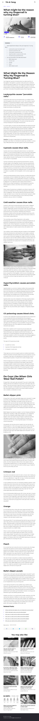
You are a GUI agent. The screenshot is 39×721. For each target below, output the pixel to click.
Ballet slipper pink (13, 59)
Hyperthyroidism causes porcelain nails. (17, 53)
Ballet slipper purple (13, 65)
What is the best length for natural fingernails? (10, 706)
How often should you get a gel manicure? (27, 649)
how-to (6, 32)
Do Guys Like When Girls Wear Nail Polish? (16, 57)
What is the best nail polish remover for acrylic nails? (27, 668)
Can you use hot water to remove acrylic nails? (10, 649)
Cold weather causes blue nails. (15, 52)
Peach (10, 64)
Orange (10, 62)
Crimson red (11, 60)
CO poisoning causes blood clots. (16, 55)
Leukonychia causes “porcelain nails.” (17, 49)
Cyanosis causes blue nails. (15, 50)
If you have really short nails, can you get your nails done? (10, 668)
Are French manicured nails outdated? (10, 687)
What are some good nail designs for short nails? (27, 687)
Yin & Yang (11, 2)
